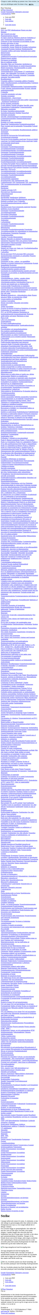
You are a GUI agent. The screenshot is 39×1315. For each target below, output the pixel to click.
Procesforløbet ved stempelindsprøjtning (14, 329)
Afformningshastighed (8, 936)
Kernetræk (14, 470)
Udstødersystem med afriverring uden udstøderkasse (19, 589)
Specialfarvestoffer (14, 77)
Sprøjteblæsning (6, 895)
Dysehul (11, 385)
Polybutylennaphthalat (29, 165)
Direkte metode (6, 1139)
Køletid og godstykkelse (9, 412)
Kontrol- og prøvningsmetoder (11, 1107)
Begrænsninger (11, 1149)
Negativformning (6, 914)
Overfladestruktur (6, 624)
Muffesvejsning (6, 1183)
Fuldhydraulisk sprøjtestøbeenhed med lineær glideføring (18, 356)
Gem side (8, 19)
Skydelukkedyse (17, 391)
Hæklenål (4, 564)
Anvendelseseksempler (8, 148)
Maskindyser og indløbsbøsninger (12, 383)
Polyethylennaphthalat (14, 165)
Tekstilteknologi (6, 246)
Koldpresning (5, 1030)
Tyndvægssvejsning (7, 1186)
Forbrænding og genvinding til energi (13, 310)
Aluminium (4, 979)
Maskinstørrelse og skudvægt (10, 425)
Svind (3, 600)
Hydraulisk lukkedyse (30, 391)
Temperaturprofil (32, 729)
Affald (25, 297)
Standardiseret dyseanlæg (21, 387)
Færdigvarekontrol (7, 1053)
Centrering (18, 761)
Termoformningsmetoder (28, 904)
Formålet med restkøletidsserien (20, 521)
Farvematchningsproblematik (10, 658)
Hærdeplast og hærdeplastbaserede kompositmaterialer (15, 313)
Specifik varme (28, 105)
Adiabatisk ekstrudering (19, 679)
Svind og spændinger (14, 805)
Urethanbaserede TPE (8, 182)
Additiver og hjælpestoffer (23, 660)
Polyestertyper (5, 192)
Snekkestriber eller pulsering (17, 756)
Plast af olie (4, 318)
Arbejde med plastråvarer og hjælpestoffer (14, 284)
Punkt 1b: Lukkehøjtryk (24, 442)
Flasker (21, 769)
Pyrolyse (4, 308)
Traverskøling (5, 686)
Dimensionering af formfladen (11, 991)
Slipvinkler (13, 983)
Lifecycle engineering (8, 320)
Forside (3, 12)
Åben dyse (4, 385)
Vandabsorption (14, 124)
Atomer (12, 47)
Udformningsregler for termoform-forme (14, 981)
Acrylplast (4, 164)
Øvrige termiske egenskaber (10, 103)
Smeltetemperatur (27, 498)
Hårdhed (18, 113)
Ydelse (24, 731)
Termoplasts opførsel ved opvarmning (13, 953)
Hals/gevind (5, 859)
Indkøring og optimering (9, 739)
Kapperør (27, 769)
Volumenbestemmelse (22, 696)
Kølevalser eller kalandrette (10, 818)
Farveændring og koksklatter (10, 754)
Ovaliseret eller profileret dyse (26, 848)
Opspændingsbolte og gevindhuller (12, 399)
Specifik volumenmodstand (10, 117)
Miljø (2, 1119)
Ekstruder (12, 673)
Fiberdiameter (5, 258)
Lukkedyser (16, 389)
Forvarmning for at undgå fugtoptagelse (21, 776)
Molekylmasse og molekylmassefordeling (22, 66)
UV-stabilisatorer (28, 71)
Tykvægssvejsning (7, 1179)
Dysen (12, 846)
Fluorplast (25, 167)
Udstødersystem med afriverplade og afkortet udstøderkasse (19, 586)
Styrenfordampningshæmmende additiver (14, 203)
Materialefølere (13, 765)
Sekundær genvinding (21, 303)
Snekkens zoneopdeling (8, 694)
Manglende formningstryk (20, 1013)
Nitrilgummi (5, 1151)
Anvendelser (21, 1149)
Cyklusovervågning (7, 464)
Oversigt (18, 244)
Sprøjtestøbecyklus (7, 436)
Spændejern (33, 397)
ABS (22, 645)
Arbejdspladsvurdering (8, 282)
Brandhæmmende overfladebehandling (18, 83)
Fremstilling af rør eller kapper (11, 822)
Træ (2, 978)
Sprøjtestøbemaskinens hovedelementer (14, 333)
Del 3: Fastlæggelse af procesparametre (14, 496)
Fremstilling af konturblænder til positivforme (15, 992)
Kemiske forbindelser (29, 47)
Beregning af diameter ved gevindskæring (14, 1207)
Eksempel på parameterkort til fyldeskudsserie (16, 508)
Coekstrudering (6, 14)
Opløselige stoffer (6, 75)
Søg (2, 34)
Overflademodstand (25, 117)
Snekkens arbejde (14, 726)
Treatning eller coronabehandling (11, 541)
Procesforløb (5, 929)
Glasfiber (4, 237)
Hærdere (33, 207)
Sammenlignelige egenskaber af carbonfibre (15, 256)
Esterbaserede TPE (22, 182)
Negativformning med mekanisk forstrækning (18, 916)
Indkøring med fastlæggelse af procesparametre (16, 491)
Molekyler (18, 47)
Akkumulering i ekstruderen (27, 876)
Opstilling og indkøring (8, 900)
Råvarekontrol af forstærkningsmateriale (24, 1049)
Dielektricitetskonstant (23, 118)
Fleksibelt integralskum (8, 1075)
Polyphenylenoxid (7, 167)
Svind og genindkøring (19, 511)
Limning (3, 1192)
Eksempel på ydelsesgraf (9, 746)
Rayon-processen (6, 254)
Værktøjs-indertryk (7, 415)
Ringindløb (4, 555)
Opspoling (11, 827)
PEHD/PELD (5, 645)
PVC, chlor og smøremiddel (20, 782)
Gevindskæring (11, 1205)
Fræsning (4, 1199)
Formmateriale (5, 855)
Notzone (24, 688)
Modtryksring (5, 846)
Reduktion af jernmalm (29, 308)
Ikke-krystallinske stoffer (9, 62)
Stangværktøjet (11, 814)
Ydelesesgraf (16, 744)
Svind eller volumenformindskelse (21, 615)
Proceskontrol (16, 743)
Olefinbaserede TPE (21, 180)
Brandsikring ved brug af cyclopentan (25, 1117)
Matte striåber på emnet (22, 752)
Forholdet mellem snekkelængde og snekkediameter (18, 692)
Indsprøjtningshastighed (8, 504)
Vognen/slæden (26, 850)
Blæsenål (4, 882)
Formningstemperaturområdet (17, 957)
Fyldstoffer (4, 92)
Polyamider (11, 164)
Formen (3, 853)
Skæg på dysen (10, 750)
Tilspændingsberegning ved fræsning (13, 1203)
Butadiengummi (6, 1154)
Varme (3, 716)
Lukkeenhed (5, 338)
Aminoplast (4, 220)
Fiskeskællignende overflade (25, 750)
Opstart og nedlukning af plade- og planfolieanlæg (19, 822)
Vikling (3, 1036)
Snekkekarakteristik (7, 731)
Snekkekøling (18, 703)
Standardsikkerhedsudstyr (9, 481)
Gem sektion (9, 21)
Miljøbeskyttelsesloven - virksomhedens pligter (16, 295)
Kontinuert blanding (19, 1085)
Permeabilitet (27, 126)
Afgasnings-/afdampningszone (11, 688)
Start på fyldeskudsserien (25, 504)
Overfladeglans (14, 600)
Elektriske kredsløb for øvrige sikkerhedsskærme (19, 486)
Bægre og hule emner (12, 769)
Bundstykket (13, 859)
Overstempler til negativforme (10, 998)
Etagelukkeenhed (14, 346)
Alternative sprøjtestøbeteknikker (11, 669)
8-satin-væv (12, 250)
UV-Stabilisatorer (21, 665)
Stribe (3, 891)
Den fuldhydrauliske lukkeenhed (11, 340)
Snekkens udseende (7, 729)
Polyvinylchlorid (6, 145)
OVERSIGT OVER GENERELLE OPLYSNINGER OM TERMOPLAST (15, 649)
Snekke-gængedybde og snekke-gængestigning (16, 367)
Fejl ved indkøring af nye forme (11, 1011)
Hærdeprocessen (16, 192)
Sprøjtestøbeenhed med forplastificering (14, 361)
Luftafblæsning (6, 470)
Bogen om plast (26, 30)
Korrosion (13, 265)
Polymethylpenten (24, 135)
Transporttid (10, 1081)
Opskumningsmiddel (7, 660)
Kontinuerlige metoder (8, 1038)
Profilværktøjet (6, 812)
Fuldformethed (19, 959)
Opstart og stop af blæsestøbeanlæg (12, 869)
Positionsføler (5, 850)
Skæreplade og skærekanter (28, 857)
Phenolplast (13, 214)
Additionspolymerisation (9, 56)
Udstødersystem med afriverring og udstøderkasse (19, 587)
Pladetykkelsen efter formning (17, 968)
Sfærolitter (4, 64)
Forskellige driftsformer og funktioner (13, 459)
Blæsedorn (19, 861)
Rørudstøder (30, 573)
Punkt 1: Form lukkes (27, 440)
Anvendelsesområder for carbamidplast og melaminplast (19, 231)
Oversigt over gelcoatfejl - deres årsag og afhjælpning (18, 1062)
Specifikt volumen (32, 419)
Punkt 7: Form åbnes (7, 455)
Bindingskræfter (27, 49)
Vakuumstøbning (18, 1032)
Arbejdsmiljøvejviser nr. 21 (25, 282)
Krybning (4, 111)
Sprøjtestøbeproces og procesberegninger (14, 406)
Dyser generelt (14, 797)
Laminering (24, 820)
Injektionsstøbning (7, 1147)
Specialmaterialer (17, 979)
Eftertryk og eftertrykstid (27, 502)
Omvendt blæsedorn (30, 861)
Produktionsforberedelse (9, 432)
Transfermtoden (16, 1139)
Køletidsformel (33, 412)
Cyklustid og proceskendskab (18, 438)
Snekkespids (21, 699)
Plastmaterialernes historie (9, 36)
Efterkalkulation (29, 429)
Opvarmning (5, 919)
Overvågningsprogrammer (20, 462)
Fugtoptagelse (28, 263)
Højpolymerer (5, 53)
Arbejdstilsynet (6, 280)
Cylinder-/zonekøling (17, 686)
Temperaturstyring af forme (10, 987)
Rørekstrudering (6, 801)
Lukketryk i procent (20, 415)
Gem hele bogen (10, 25)
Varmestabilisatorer (7, 71)
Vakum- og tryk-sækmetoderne (20, 1030)
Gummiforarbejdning (8, 1143)
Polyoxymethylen (21, 164)
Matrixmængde (27, 242)
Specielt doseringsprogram (19, 474)
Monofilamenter (32, 675)
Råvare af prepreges (7, 1051)
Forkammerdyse (6, 389)
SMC (7, 1135)
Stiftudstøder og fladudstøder (16, 573)
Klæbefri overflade (7, 201)
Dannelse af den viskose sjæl (10, 618)
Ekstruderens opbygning (9, 681)
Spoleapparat (10, 806)
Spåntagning (5, 1194)
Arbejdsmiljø (5, 274)
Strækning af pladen (7, 959)
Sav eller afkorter (24, 818)
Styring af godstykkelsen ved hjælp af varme (15, 762)
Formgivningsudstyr (7, 1102)
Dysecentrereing (19, 385)
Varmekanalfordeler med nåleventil (20, 555)
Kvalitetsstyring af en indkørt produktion (14, 494)
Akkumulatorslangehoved (9, 876)
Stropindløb (29, 553)
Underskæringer (18, 940)
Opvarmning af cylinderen (9, 718)
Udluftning (4, 1105)
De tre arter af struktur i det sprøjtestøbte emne (16, 622)
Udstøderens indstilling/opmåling (11, 404)
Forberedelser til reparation (9, 1098)
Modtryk (4, 380)
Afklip (18, 850)
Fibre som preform (22, 241)
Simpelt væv (5, 248)
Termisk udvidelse (17, 105)
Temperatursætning (20, 729)
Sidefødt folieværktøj (8, 790)
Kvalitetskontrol (12, 882)
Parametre (22, 233)
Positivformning (18, 906)
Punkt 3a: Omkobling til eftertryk (12, 446)
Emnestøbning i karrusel (26, 1088)
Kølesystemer (5, 603)
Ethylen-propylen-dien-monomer (11, 1169)
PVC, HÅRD (5, 647)
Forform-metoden (6, 1026)
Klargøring (4, 735)
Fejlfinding (4, 438)
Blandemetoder (6, 1083)
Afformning (10, 931)
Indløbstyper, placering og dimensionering (14, 549)
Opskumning (15, 1079)
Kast (6, 600)
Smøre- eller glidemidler (9, 73)
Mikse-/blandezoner (30, 697)
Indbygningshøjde (24, 859)
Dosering (4, 378)
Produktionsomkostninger (9, 429)
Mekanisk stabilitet (17, 1008)
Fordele (3, 1149)
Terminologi (8, 39)
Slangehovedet (6, 842)
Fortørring (30, 712)
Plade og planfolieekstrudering (11, 816)
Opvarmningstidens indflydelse (11, 955)
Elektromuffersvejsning (19, 1183)
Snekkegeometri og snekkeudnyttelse (13, 365)
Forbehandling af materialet (10, 775)
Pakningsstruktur (18, 624)
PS (13, 645)
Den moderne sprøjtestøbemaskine (12, 331)
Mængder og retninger (14, 239)
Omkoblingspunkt (13, 502)
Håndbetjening (19, 461)
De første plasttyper (7, 38)
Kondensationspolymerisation (27, 56)
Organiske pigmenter (20, 75)
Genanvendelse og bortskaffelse (11, 299)
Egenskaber (5, 147)
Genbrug (4, 301)
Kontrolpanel (5, 705)
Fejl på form (30, 1004)
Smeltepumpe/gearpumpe (9, 771)
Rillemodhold (23, 564)
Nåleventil (4, 556)
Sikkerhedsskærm (31, 840)
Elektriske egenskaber (8, 115)
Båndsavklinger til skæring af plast (12, 1211)
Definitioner (24, 1120)
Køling (32, 724)
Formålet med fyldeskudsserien (11, 498)
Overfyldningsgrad (21, 1081)
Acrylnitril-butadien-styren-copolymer (20, 141)
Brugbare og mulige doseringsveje (21, 368)
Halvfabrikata (32, 241)
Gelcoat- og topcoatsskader (26, 1057)
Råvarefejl (11, 1096)
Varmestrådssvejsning (24, 1188)
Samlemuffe (19, 806)
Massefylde (4, 124)
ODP (2, 1120)
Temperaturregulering (8, 596)
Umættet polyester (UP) (8, 190)
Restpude (33, 509)
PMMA (27, 645)
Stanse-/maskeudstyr (21, 863)
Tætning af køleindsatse (16, 609)
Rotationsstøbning (7, 1017)
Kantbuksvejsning (7, 1184)
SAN (19, 645)
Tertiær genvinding (7, 306)
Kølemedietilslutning (7, 607)
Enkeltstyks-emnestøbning (9, 1088)
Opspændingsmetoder (8, 395)
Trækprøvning (32, 771)
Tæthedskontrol (6, 865)
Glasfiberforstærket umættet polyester (13, 269)
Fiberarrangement (16, 242)
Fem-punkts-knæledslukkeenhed (26, 350)
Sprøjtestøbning (6, 321)
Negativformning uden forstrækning (12, 916)
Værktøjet (4, 827)
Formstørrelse (5, 983)
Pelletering (4, 675)
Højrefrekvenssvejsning (8, 1188)
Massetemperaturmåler (8, 724)
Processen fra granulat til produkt (11, 711)
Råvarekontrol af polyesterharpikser (12, 1047)
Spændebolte (20, 684)
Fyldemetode (21, 1104)
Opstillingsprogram (7, 461)
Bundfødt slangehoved (22, 844)
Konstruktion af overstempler (10, 994)
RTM (32, 1030)
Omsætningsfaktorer (24, 380)
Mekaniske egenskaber (8, 109)
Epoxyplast (4, 205)
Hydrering (10, 308)
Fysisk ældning (6, 105)
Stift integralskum (20, 1068)
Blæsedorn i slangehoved (9, 878)
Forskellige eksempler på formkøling (13, 605)
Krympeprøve (22, 771)
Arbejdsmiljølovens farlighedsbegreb (13, 288)
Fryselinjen (4, 791)
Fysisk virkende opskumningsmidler (13, 88)
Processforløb (5, 1077)
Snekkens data (5, 701)
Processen (19, 673)
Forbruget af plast (6, 41)
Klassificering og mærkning (20, 286)
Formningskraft (6, 963)
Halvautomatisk (29, 461)
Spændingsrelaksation (8, 113)
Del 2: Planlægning (19, 493)
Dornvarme (18, 731)
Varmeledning (5, 107)
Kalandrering (32, 820)
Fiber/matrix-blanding (8, 244)
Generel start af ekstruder (16, 735)
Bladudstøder (5, 575)
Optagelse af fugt (6, 946)
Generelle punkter (22, 1092)
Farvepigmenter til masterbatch (11, 656)
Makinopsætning (6, 1094)
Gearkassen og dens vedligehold (11, 682)
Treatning (19, 791)
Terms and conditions (8, 1313)
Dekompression (12, 380)
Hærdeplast (4, 188)
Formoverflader (15, 938)
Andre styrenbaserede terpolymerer (19, 142)
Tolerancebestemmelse (8, 538)
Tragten (3, 712)
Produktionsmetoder (7, 1087)
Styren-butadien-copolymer (17, 139)
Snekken (29, 690)
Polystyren (4, 139)
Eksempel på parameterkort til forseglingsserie (16, 518)
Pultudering (4, 1040)
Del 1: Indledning (6, 493)
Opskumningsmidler (30, 86)
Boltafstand (11, 400)
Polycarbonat (17, 167)
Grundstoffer (5, 47)
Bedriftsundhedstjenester (19, 280)
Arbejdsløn (18, 427)
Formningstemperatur (24, 961)
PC (34, 645)
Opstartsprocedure (7, 870)
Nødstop (3, 489)
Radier (20, 983)
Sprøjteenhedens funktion (9, 363)
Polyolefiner (5, 133)
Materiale (4, 968)
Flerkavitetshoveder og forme (10, 893)
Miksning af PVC (22, 780)
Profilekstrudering (7, 810)
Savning (8, 1209)
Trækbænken (26, 805)
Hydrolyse (17, 308)
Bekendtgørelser (14, 1120)
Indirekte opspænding (22, 397)
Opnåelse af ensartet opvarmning (11, 925)
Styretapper (14, 855)
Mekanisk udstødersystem (9, 570)
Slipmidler (11, 665)
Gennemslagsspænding (8, 118)
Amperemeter (5, 707)
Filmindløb (13, 553)
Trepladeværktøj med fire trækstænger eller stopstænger (19, 591)
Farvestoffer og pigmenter (25, 73)
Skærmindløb (5, 553)
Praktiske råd (8, 940)
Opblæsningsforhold (15, 793)
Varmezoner (29, 684)
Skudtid (3, 1081)
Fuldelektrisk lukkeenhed (9, 352)
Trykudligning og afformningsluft (19, 934)
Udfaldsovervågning (7, 466)
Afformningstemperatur (8, 932)
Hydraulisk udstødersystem (27, 570)
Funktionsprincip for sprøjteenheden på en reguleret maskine (16, 335)
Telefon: (12, 1311)
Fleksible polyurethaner (8, 1072)
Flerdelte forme (11, 861)
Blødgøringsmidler (17, 86)
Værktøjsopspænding (8, 393)
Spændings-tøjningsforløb (16, 111)
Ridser (3, 750)
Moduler (3, 32)
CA (31, 645)
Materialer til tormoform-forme (11, 976)
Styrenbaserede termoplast (9, 137)
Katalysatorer (5, 1124)
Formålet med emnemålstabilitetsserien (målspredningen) (19, 528)
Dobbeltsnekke (30, 699)
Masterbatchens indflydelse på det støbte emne (16, 654)
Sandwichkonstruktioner (25, 1041)
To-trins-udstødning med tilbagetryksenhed (24, 575)
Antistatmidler (5, 86)
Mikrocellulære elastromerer (24, 1073)
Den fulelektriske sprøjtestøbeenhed (12, 355)
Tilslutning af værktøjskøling (10, 402)
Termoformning (6, 897)
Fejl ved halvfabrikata (18, 1004)
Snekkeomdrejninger (26, 382)
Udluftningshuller (13, 857)
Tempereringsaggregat (27, 402)
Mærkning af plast (23, 316)
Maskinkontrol (19, 1111)
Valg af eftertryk (6, 511)
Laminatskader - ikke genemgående (12, 1058)
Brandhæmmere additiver (9, 1126)
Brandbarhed (5, 130)
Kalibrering (30, 803)
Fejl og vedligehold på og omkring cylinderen (16, 689)
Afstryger (4, 863)
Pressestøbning (29, 1023)
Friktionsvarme (6, 720)
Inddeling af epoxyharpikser (10, 209)
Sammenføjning (6, 1175)
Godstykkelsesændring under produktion (14, 758)
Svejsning (12, 795)
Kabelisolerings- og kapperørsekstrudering (15, 831)
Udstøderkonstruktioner (8, 568)
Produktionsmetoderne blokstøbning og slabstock (17, 1090)
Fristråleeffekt (5, 551)
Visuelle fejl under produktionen (11, 748)
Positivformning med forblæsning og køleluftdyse (19, 909)
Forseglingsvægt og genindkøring (12, 517)
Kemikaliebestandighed (27, 124)
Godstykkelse (16, 884)
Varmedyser (12, 556)
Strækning (4, 726)
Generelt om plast (9, 34)
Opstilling (4, 902)
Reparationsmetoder (7, 1055)
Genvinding (11, 301)
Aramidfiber (5, 259)
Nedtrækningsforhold (26, 797)
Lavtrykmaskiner (32, 1085)
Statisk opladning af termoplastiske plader (22, 951)
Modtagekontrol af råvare (9, 1109)
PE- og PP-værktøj (16, 803)
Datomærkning (6, 611)
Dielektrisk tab (5, 120)
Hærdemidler (5, 197)
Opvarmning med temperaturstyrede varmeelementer (18, 927)
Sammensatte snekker (8, 697)
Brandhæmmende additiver (29, 130)
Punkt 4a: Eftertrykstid (8, 447)
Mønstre (3, 239)
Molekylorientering (7, 68)
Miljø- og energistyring (14, 297)
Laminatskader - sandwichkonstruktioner (24, 1060)
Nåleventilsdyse (6, 391)
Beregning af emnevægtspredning (25, 526)
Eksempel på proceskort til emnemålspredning (16, 531)
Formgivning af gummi (26, 1145)
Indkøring (11, 902)
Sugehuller (9, 985)
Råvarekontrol (20, 741)
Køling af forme (16, 1006)
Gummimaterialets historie (9, 1145)
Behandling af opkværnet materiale (12, 778)
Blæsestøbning (31, 677)
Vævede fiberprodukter (15, 237)
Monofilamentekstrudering (9, 825)
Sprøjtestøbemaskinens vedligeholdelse (13, 477)
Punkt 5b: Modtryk (21, 449)
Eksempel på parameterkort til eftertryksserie (18, 512)
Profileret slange (27, 846)
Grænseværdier (6, 286)
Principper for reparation (9, 1057)
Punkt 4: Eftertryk (29, 446)
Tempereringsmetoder (8, 989)
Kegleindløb (32, 551)
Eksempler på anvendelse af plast (24, 41)
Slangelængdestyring (16, 880)
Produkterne (5, 673)
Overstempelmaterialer (8, 996)
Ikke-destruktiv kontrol (8, 1115)
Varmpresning (5, 1025)
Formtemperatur (16, 972)
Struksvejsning (31, 1181)
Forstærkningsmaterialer (27, 664)
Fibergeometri (5, 242)
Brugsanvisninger (31, 288)
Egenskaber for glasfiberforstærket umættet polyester (18, 271)
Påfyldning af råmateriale (14, 712)
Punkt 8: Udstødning (21, 455)
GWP (6, 1120)
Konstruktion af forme (8, 974)
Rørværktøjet (5, 803)
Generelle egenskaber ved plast (11, 94)
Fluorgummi (5, 1166)
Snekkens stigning (23, 694)
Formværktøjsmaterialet (8, 1104)
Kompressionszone (14, 728)
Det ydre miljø (5, 293)
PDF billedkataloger (14, 30)
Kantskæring (25, 822)
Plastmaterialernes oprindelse (22, 39)
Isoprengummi (5, 1158)
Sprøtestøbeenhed (6, 353)
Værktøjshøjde (13, 434)
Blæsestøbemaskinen (8, 840)
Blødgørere (4, 664)
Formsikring (34, 859)
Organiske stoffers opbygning (10, 51)
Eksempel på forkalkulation (10, 423)
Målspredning (31, 536)
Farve (15, 201)
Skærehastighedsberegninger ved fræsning (15, 1201)
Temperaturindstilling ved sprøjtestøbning (14, 641)
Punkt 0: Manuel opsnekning (10, 440)
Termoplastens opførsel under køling (13, 966)
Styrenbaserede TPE (7, 180)
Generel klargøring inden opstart (11, 733)
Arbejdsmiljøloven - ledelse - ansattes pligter (15, 278)
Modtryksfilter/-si (6, 722)
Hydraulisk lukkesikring (28, 487)
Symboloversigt (20, 840)
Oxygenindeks (14, 130)
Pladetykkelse (12, 961)
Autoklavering (10, 1036)
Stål (10, 979)
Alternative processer (22, 12)
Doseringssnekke (15, 714)
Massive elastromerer (8, 1073)
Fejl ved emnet (6, 1004)
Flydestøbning (5, 474)
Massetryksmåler (18, 722)
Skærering (10, 863)
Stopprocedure (18, 870)
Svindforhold (32, 494)
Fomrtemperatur (16, 963)
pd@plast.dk (5, 1311)
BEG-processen (28, 254)
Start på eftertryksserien (22, 509)
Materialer (4, 613)
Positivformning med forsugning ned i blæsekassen (17, 911)
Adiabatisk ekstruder (15, 737)
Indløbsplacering (16, 558)
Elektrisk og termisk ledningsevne (12, 263)
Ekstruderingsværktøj (23, 724)
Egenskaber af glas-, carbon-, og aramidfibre (15, 261)
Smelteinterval (14, 101)
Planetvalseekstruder (7, 784)
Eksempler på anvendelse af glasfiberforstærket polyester (19, 273)
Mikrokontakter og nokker (9, 335)
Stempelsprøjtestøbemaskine (10, 325)
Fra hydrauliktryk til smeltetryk (17, 381)
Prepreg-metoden (18, 1026)
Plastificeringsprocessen (29, 714)
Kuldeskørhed (15, 107)
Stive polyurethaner (7, 1066)
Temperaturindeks (26, 107)
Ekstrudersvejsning (20, 1181)
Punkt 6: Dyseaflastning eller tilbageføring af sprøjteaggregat (18, 452)
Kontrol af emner (6, 1002)
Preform (14, 895)
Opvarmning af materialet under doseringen (21, 378)
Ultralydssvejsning (7, 1190)
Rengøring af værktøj (8, 761)
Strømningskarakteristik (8, 780)
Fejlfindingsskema (7, 872)
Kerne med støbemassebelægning (23, 978)
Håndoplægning (6, 1023)
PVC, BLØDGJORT (17, 647)
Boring (3, 1205)
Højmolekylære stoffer (28, 51)
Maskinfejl (4, 1096)
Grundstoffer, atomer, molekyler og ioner (14, 45)
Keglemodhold (16, 566)
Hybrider (13, 258)
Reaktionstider (5, 1079)
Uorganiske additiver (21, 81)
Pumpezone (24, 728)
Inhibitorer (22, 197)
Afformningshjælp (22, 936)
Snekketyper (34, 696)
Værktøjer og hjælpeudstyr (9, 540)
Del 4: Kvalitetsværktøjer (9, 534)
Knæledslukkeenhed (29, 340)
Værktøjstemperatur (7, 500)
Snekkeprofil (5, 368)
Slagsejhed (25, 113)
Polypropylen (13, 135)
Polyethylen (5, 135)
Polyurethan (5, 214)
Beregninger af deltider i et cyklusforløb (14, 408)
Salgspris (21, 429)
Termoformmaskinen (7, 899)
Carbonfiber (5, 252)
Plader (24, 675)
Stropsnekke (5, 714)
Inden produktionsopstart (9, 430)
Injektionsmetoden (7, 1032)
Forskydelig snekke (7, 703)
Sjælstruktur (28, 624)
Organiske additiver (7, 81)
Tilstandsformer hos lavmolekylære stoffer (14, 100)
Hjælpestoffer (5, 195)
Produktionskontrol (20, 1051)
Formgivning (5, 615)
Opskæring (12, 791)
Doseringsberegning (19, 419)
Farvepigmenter (30, 1126)
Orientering (15, 233)
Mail (30, 1309)
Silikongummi (5, 1162)
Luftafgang (26, 963)
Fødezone (4, 728)
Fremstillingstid (24, 600)
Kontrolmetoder (6, 1043)
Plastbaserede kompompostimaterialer (13, 267)
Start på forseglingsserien (20, 515)
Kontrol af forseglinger (8, 1092)
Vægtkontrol (5, 848)
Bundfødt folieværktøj (22, 790)
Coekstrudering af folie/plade (10, 820)
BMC (3, 1135)
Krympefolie (19, 799)
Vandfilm (4, 805)
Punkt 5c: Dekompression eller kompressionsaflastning (17, 450)
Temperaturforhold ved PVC (28, 718)
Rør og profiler (13, 675)
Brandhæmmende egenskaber (25, 199)
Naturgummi (17, 1147)
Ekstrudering (10, 12)
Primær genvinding (7, 303)
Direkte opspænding (7, 397)
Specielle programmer (8, 468)
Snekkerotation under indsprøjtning (18, 472)
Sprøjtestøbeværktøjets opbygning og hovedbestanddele (19, 547)
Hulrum (16, 985)
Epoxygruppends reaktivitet (21, 207)
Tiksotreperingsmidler (8, 199)
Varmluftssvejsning (7, 1181)
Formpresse (26, 1139)
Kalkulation (5, 421)
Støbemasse (8, 978)
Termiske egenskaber (8, 96)
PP (11, 645)
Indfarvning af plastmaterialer (10, 652)
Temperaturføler (6, 709)
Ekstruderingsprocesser (8, 786)
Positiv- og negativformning (10, 904)
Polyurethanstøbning (7, 1064)
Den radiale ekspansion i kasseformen (13, 632)
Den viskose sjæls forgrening (10, 635)
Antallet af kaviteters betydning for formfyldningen (17, 506)
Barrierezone (19, 697)
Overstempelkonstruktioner (25, 996)
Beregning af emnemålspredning (11, 530)
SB (16, 645)
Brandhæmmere (6, 79)
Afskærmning (5, 483)
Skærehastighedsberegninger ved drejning (14, 1198)
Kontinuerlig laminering (17, 1040)
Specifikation (5, 741)
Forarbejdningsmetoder (16, 147)
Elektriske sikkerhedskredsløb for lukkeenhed (16, 484)
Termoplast (4, 132)
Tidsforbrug (11, 427)
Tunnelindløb (14, 551)
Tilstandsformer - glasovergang (11, 98)
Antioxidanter (18, 71)
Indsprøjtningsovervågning (23, 464)
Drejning (4, 1196)
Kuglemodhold (6, 566)
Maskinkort (4, 434)
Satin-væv (20, 248)
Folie (20, 675)
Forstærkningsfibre (7, 235)
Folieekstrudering (6, 788)
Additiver (22, 1124)
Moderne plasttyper (20, 38)
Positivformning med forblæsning (12, 908)
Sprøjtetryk (18, 500)
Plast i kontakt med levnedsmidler (12, 126)
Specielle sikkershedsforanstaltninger (19, 489)
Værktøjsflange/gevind (8, 684)
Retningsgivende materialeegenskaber (13, 643)
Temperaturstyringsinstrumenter (20, 707)
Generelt (3, 1100)
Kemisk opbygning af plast (10, 43)
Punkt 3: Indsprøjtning (29, 444)
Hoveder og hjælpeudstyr (9, 874)
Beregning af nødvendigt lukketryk (12, 414)
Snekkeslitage (13, 370)
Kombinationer (6, 233)
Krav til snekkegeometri (9, 699)
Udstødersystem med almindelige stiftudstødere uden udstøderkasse (16, 584)
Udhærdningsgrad (7, 194)
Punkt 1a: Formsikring (8, 442)
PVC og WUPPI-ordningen (10, 312)
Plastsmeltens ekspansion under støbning (14, 628)
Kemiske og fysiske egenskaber (11, 122)
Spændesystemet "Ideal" (23, 400)
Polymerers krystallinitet (9, 60)
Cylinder (25, 682)
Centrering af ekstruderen (9, 852)
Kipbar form (5, 880)
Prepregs (33, 256)
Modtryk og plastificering (19, 376)
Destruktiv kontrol (22, 1115)
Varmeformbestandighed (20, 523)
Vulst (24, 803)
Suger (25, 712)
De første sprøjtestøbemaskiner (11, 323)
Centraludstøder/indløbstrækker (11, 562)
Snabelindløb (23, 551)
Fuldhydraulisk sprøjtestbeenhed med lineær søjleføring (19, 358)
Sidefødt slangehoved (8, 844)
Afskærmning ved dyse (17, 483)
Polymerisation (6, 54)
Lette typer (20, 1075)
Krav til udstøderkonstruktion (10, 571)
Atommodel (5, 49)
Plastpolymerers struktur (9, 58)
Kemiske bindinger (15, 49)
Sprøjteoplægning (18, 1023)
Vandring (13, 848)
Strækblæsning (25, 893)
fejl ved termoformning (20, 1002)
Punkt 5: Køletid (21, 447)
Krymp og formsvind (18, 947)
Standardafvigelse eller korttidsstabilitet (13, 536)
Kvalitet (12, 741)
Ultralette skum (20, 1070)
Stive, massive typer (7, 1068)
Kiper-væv (13, 248)
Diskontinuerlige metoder (9, 1021)
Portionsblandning (7, 1085)
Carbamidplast (5, 222)
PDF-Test (4, 30)
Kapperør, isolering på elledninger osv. (13, 677)
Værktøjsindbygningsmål (25, 432)
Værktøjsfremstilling (29, 541)
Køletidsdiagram (22, 412)
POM (26, 647)
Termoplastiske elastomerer (10, 179)
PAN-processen (18, 254)
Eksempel (4, 305)
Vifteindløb (21, 553)
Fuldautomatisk (6, 462)
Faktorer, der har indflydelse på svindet (13, 949)
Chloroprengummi (7, 1173)
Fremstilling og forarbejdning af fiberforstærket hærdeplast (17, 1018)
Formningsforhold (7, 906)
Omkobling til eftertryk (30, 532)
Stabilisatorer (14, 70)
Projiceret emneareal (31, 414)
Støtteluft (13, 850)
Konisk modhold (13, 564)
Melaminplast (5, 227)
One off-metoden (11, 1041)
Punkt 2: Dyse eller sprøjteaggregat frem (19, 443)
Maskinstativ (31, 336)
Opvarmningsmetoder (8, 921)
